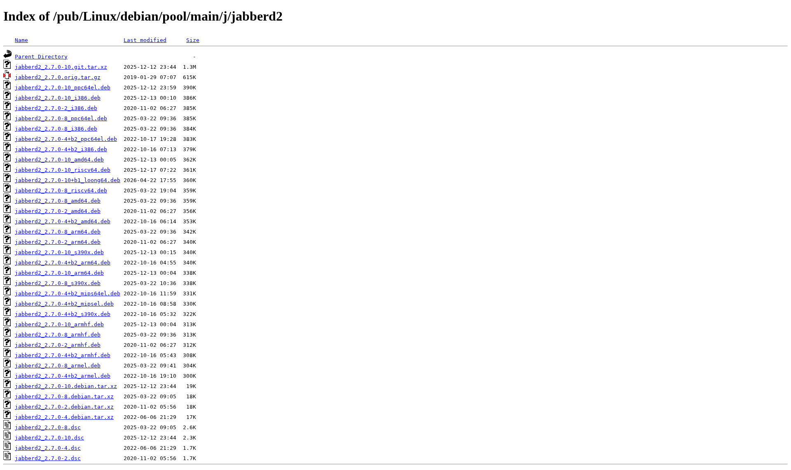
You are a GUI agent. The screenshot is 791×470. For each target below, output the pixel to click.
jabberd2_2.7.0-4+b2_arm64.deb (62, 263)
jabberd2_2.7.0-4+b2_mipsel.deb (64, 304)
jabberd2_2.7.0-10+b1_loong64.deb (67, 180)
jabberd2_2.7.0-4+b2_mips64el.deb (67, 293)
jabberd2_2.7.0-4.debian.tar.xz (64, 417)
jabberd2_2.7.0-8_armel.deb (58, 365)
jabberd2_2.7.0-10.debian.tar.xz (66, 386)
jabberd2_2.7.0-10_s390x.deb (59, 252)
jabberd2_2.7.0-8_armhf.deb (58, 335)
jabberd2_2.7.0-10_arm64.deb (59, 273)
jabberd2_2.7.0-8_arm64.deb (58, 232)
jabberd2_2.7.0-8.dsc (48, 427)
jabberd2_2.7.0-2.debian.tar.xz (64, 407)
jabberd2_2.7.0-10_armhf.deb (59, 324)
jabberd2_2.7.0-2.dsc (48, 458)
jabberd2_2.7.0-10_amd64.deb (59, 160)
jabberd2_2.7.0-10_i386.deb (58, 98)
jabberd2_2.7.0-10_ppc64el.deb (62, 87)
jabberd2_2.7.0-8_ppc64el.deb (61, 118)
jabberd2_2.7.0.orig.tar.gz (58, 77)
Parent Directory (41, 57)
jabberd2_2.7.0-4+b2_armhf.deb (62, 355)
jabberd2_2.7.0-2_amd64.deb (58, 211)
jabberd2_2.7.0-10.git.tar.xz (61, 67)
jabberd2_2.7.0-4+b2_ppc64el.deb (66, 139)
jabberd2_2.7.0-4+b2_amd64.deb (62, 221)
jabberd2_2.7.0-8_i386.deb (56, 129)
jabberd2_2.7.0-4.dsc (48, 448)
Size (192, 40)
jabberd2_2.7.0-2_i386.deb (56, 108)
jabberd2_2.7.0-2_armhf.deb (58, 345)
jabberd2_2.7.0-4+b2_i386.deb (61, 149)
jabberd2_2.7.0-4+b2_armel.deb (62, 376)
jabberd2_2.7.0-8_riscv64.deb (61, 190)
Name (21, 40)
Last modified (145, 40)
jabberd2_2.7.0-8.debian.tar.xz (64, 396)
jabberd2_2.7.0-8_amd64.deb (58, 201)
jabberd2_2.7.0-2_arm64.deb (58, 242)
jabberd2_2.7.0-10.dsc (49, 438)
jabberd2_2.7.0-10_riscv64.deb (62, 170)
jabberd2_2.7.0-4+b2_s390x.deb (62, 314)
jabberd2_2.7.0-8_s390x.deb (58, 283)
